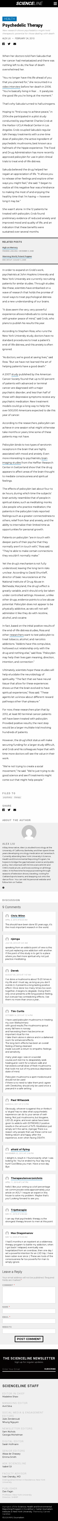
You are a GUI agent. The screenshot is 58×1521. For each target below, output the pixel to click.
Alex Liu (6, 38)
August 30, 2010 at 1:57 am (18, 974)
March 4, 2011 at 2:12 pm (17, 1104)
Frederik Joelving (10, 251)
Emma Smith (9, 1457)
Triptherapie (19, 1210)
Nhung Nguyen (10, 1422)
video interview (11, 86)
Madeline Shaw (10, 1396)
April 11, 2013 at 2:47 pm (16, 1182)
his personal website (36, 879)
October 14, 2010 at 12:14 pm (19, 1015)
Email (6, 1317)
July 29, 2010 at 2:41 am (16, 943)
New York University (22, 1511)
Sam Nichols (8, 1431)
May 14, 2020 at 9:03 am (16, 1237)
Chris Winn (18, 915)
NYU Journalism (16, 1517)
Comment (8, 1285)
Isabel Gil (7, 1466)
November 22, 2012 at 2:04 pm (19, 1153)
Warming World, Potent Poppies (17, 256)
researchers (17, 634)
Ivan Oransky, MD (11, 1476)
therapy (17, 797)
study (14, 374)
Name (6, 1307)
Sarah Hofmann (10, 1444)
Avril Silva (7, 1406)
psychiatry (7, 797)
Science (29, 3)
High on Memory (10, 247)
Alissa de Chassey (11, 1453)
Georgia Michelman (12, 1434)
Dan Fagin (7, 1491)
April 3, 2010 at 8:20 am (16, 920)
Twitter (19, 882)
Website (7, 1327)
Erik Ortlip (7, 260)
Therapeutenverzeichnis (26, 1178)
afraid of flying (20, 1149)
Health (9, 19)
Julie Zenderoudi (11, 1419)
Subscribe (50, 1369)
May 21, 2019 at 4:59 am (16, 1214)
